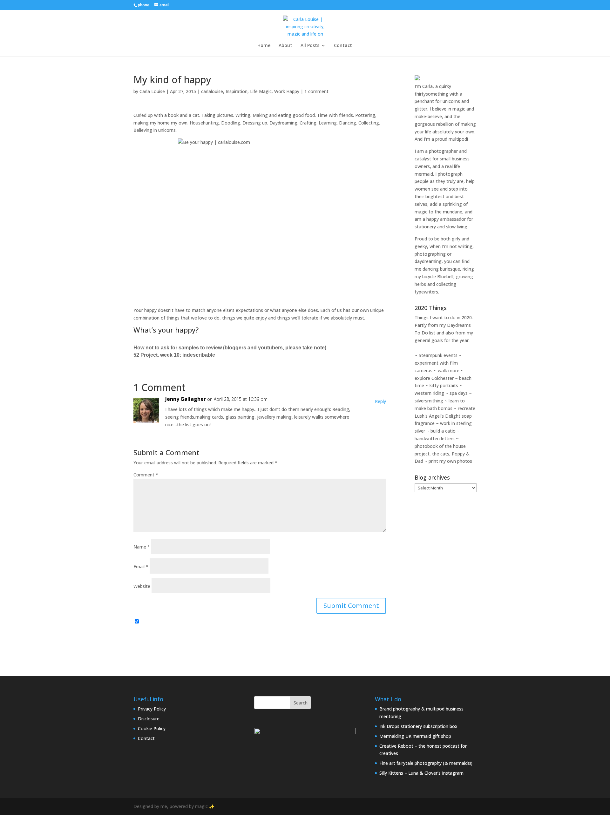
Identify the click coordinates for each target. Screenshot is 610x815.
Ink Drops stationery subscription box (418, 726)
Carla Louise (152, 91)
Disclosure (148, 719)
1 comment (316, 91)
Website (141, 586)
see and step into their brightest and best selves (441, 196)
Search (301, 703)
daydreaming (428, 261)
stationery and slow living (441, 227)
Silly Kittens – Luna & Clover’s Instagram (421, 773)
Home (263, 45)
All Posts (310, 45)
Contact (343, 45)
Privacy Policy (152, 709)
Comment (145, 475)
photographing (430, 254)
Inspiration (236, 91)
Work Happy (286, 91)
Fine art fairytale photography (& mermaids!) (425, 763)
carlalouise (212, 91)
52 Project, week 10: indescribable (174, 355)
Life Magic (261, 91)
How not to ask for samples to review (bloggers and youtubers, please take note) (229, 347)
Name (141, 547)
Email (140, 566)
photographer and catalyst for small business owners (442, 158)
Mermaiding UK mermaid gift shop (415, 736)
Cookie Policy (152, 728)
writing (465, 246)
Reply (380, 401)
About (285, 45)
